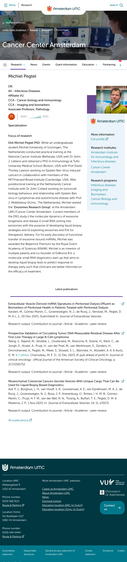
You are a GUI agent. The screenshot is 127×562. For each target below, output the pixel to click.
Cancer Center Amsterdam (14, 30)
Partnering (109, 64)
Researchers (47, 30)
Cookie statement (90, 553)
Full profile (98, 139)
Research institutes (15, 23)
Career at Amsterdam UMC (58, 489)
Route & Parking (11, 505)
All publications (18, 420)
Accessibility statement (8, 553)
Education (88, 64)
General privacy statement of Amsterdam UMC (60, 553)
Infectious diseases (103, 185)
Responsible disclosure (30, 553)
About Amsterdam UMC (56, 493)
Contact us (109, 507)
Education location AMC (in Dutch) (62, 505)
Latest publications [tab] (66, 289)
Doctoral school (51, 501)
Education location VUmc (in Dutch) (63, 509)
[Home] (5, 65)
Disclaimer (108, 551)
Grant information (66, 64)
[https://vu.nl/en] (112, 482)
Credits (121, 551)
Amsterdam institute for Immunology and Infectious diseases (104, 157)
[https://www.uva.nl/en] (112, 493)
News (33, 64)
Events (46, 64)
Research (34, 30)
